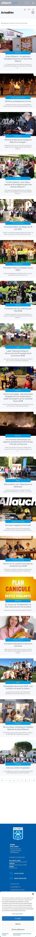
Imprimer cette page (25, 9)
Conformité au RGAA (17, 890)
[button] (33, 894)
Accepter (18, 918)
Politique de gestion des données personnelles (22, 934)
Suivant (34, 781)
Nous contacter (18, 878)
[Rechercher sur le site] (27, 3)
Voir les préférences (18, 929)
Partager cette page (33, 9)
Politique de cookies (5, 934)
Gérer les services (17, 913)
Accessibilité (15, 887)
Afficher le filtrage (32, 12)
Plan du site (15, 884)
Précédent (2, 781)
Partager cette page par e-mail (29, 9)
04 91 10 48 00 (17, 873)
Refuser (18, 924)
